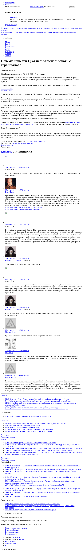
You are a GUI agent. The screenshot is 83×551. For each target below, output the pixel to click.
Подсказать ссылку (8, 437)
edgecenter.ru (17, 538)
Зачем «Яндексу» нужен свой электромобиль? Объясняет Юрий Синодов (36, 409)
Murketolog (9, 353)
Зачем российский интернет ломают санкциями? (23, 427)
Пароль (39, 7)
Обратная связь (10, 543)
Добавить (6, 151)
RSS (6, 545)
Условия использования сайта (16, 528)
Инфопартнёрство (12, 532)
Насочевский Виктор (13, 377)
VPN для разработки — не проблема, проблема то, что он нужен (29, 429)
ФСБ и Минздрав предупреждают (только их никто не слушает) (28, 431)
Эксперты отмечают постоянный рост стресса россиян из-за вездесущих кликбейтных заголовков (46, 448)
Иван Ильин (9, 192)
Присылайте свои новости (35, 141)
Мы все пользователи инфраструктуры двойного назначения (31, 407)
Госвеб (7, 44)
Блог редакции (10, 541)
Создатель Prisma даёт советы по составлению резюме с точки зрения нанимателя (35, 423)
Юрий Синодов (19, 489)
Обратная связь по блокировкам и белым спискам (23, 425)
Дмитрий (16, 492)
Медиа (7, 42)
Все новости (5, 458)
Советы (8, 54)
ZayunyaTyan (18, 469)
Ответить (25, 167)
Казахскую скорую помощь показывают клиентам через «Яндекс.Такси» (53, 469)
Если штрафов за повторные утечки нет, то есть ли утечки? (29, 416)
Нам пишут (9, 52)
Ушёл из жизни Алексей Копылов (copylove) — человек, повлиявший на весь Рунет (38, 401)
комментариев (7, 145)
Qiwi (15, 143)
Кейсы (7, 50)
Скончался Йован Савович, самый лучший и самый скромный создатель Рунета (37, 399)
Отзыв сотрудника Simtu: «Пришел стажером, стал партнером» (30, 510)
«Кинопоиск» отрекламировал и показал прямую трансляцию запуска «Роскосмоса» (41, 450)
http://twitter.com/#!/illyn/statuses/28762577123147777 (24, 207)
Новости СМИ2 (7, 89)
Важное (4, 395)
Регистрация (9, 3)
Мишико (16, 466)
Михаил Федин (11, 332)
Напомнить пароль (37, 7)
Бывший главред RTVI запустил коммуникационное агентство (33, 443)
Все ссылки (5, 435)
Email (7, 7)
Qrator (21, 539)
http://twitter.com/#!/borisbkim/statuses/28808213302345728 (25, 209)
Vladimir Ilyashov (19, 485)
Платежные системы (25, 143)
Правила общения (11, 530)
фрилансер (16, 477)
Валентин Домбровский (14, 260)
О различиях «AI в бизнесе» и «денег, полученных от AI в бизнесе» (32, 504)
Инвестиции (9, 46)
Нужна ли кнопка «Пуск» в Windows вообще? (46, 485)
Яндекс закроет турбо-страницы (35, 496)
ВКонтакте (14, 17)
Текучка (8, 56)
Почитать (4, 420)
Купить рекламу (11, 25)
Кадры (7, 48)
